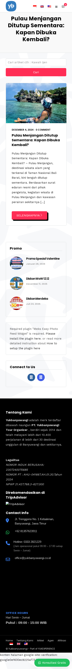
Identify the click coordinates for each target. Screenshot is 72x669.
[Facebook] (31, 377)
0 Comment (43, 129)
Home (9, 640)
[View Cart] (63, 7)
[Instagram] (41, 377)
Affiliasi (62, 640)
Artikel (40, 640)
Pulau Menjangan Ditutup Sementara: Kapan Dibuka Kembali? (36, 140)
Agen (51, 640)
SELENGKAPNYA (28, 215)
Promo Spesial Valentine (43, 259)
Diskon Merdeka (37, 299)
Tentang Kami (25, 640)
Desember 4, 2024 (23, 129)
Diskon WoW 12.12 (37, 279)
